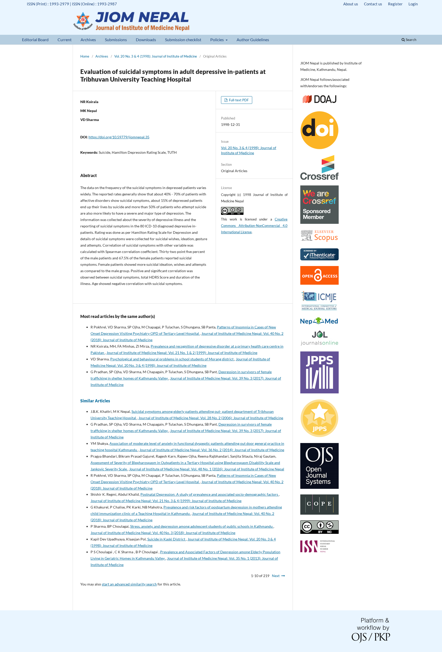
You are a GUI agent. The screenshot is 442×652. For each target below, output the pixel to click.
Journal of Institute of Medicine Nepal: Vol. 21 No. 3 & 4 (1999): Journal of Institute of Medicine (166, 501)
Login (413, 4)
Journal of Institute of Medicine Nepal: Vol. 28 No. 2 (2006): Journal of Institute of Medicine (210, 418)
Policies (217, 39)
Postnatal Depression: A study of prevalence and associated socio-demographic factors (209, 494)
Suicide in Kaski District (166, 539)
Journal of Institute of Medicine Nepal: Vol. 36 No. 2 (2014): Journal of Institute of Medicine (211, 450)
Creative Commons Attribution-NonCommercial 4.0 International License (254, 225)
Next (276, 575)
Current (65, 39)
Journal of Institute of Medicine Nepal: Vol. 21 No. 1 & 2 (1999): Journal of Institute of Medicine (181, 352)
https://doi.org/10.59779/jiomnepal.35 (119, 137)
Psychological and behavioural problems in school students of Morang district (172, 359)
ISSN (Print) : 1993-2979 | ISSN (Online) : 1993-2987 (72, 4)
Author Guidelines (253, 39)
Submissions (116, 39)
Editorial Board (35, 39)
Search (410, 39)
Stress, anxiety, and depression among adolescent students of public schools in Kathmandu (201, 526)
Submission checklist (183, 39)
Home (84, 56)
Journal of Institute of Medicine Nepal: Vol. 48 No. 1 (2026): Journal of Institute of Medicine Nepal (206, 469)
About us (350, 4)
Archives (88, 39)
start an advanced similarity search (129, 584)
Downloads (146, 39)
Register (395, 4)
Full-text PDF (238, 100)
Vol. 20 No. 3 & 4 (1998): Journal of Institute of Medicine (155, 56)
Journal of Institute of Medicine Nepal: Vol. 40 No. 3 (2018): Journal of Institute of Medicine (163, 533)
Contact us (373, 4)
